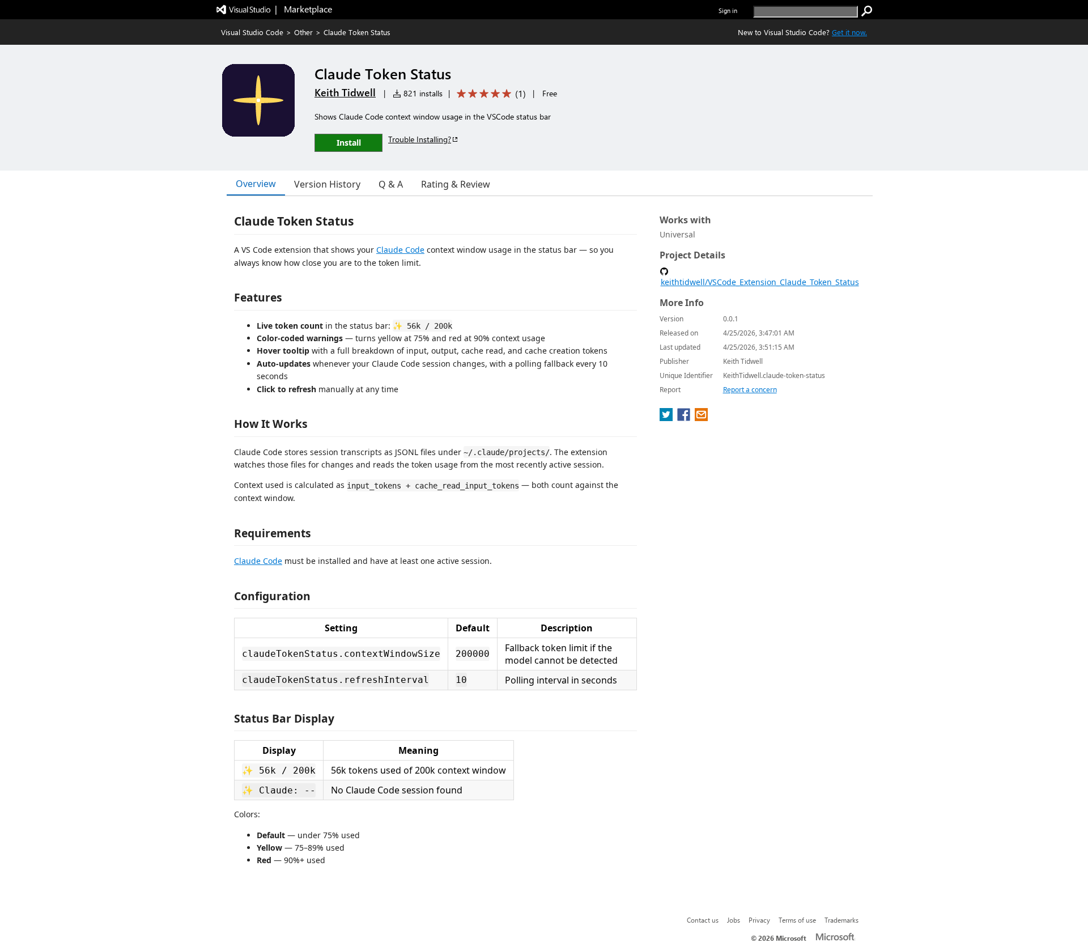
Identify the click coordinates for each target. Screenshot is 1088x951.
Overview (256, 183)
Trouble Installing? (419, 139)
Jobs (733, 919)
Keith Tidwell (345, 92)
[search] (867, 11)
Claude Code (400, 249)
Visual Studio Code (252, 32)
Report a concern (750, 389)
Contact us (703, 919)
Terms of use (797, 919)
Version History (327, 184)
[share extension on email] (701, 417)
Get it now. (849, 32)
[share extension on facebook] (685, 417)
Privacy (759, 919)
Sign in (728, 10)
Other (303, 32)
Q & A (391, 184)
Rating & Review (455, 184)
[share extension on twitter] (667, 417)
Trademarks (841, 919)
